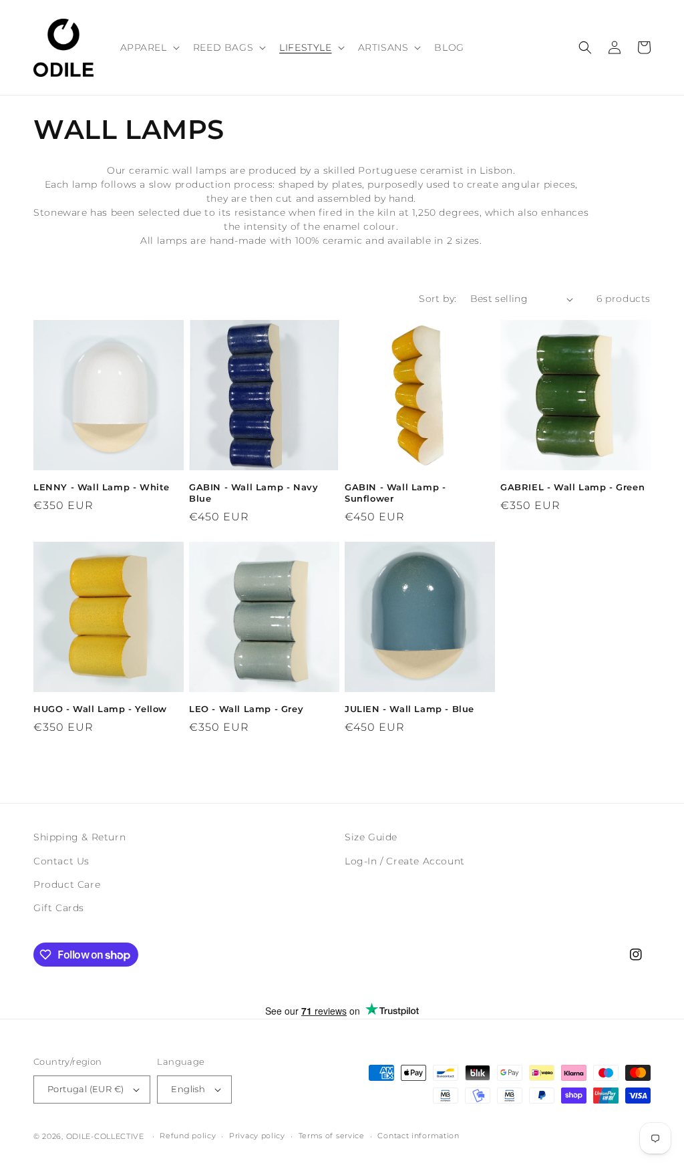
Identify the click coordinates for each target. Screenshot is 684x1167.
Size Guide (371, 837)
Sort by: (437, 299)
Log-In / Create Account (405, 861)
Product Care (66, 884)
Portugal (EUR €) (85, 1088)
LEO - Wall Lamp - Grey (246, 708)
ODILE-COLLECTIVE (105, 1136)
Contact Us (61, 861)
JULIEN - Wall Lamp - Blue (409, 708)
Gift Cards (58, 908)
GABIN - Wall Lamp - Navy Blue (253, 493)
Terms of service (332, 1135)
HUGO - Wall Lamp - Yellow (100, 708)
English (188, 1088)
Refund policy (188, 1135)
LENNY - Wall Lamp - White (101, 487)
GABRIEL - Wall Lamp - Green (572, 487)
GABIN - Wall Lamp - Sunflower (395, 493)
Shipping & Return (79, 837)
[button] (148, 47)
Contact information (418, 1135)
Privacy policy (257, 1135)
